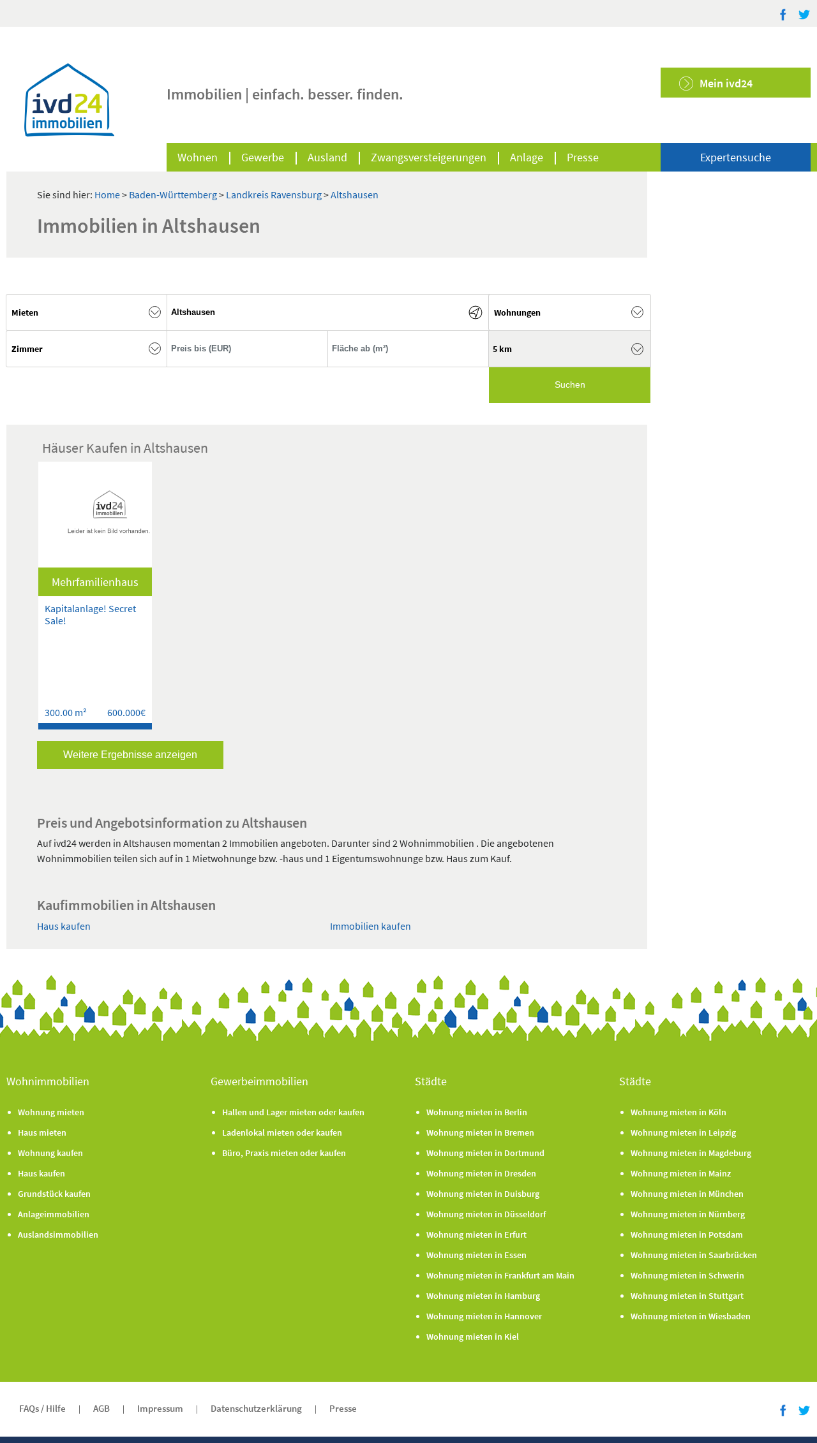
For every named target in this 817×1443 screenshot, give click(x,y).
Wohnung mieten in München (687, 1193)
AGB (101, 1408)
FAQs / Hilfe (42, 1408)
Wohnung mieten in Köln (678, 1112)
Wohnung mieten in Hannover (484, 1316)
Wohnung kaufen (50, 1153)
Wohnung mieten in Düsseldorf (486, 1214)
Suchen (570, 384)
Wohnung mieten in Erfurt (476, 1234)
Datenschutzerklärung (256, 1408)
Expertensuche (735, 157)
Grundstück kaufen (54, 1193)
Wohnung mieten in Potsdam (687, 1234)
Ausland (327, 157)
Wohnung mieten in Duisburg (482, 1193)
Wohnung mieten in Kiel (472, 1336)
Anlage (526, 157)
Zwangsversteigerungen (428, 157)
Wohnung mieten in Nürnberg (688, 1214)
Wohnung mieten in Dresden (481, 1173)
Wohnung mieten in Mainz (681, 1173)
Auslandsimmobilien (58, 1234)
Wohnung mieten (51, 1112)
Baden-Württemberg (174, 194)
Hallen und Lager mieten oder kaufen (293, 1112)
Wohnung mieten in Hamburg (483, 1295)
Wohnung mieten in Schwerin (687, 1275)
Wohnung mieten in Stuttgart (687, 1295)
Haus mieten (42, 1132)
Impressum (160, 1408)
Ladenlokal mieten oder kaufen (282, 1132)
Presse (583, 157)
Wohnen (197, 157)
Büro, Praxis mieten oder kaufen (284, 1153)
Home (107, 194)
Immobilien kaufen (370, 925)
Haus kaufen (64, 925)
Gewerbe (262, 157)
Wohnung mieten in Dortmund (485, 1153)
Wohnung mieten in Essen (476, 1255)
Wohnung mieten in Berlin (476, 1112)
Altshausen (355, 194)
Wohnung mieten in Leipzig (683, 1132)
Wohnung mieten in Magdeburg (691, 1153)
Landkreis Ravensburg (275, 194)
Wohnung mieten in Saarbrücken (694, 1255)
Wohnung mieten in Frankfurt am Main (500, 1275)
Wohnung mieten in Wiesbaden (691, 1316)
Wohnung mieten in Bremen (480, 1132)
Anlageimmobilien (53, 1214)
